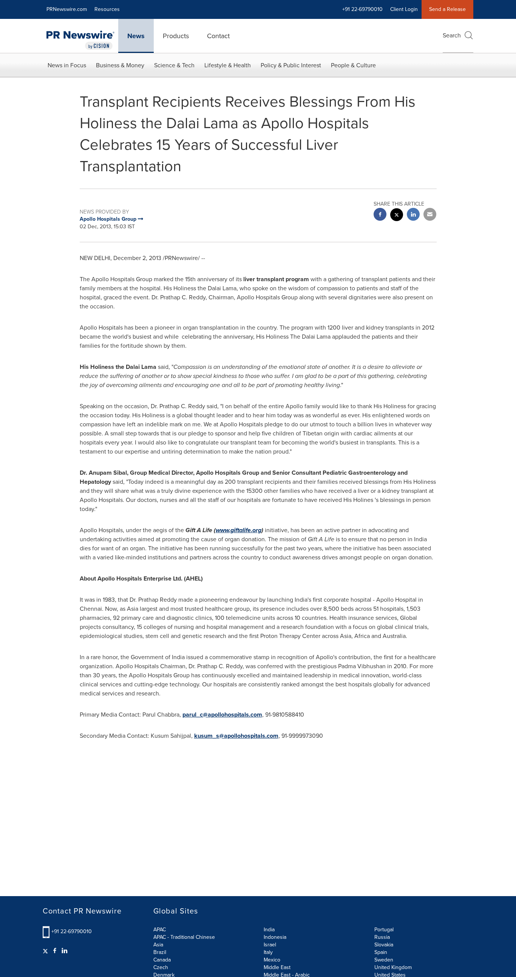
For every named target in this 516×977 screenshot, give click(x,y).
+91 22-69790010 (71, 931)
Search (452, 35)
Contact (218, 36)
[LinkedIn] (65, 951)
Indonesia (275, 937)
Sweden (383, 960)
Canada (162, 960)
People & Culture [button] (353, 65)
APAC (159, 930)
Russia (382, 937)
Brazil (159, 952)
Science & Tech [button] (174, 65)
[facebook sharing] (380, 215)
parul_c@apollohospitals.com (222, 714)
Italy (268, 952)
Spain (380, 952)
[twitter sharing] (396, 215)
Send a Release (447, 9)
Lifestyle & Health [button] (227, 65)
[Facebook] (54, 951)
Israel (270, 945)
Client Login (404, 9)
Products (176, 36)
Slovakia (383, 945)
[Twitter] (46, 951)
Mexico (272, 960)
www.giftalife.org (238, 530)
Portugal (384, 930)
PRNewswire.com (66, 9)
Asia (158, 945)
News (136, 36)
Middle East (277, 967)
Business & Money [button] (120, 65)
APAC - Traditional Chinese (184, 937)
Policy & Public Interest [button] (291, 65)
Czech (160, 967)
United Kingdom (393, 967)
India (269, 930)
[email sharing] (429, 215)
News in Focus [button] (67, 65)
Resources (107, 9)
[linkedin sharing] (413, 215)
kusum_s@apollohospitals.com (236, 735)
